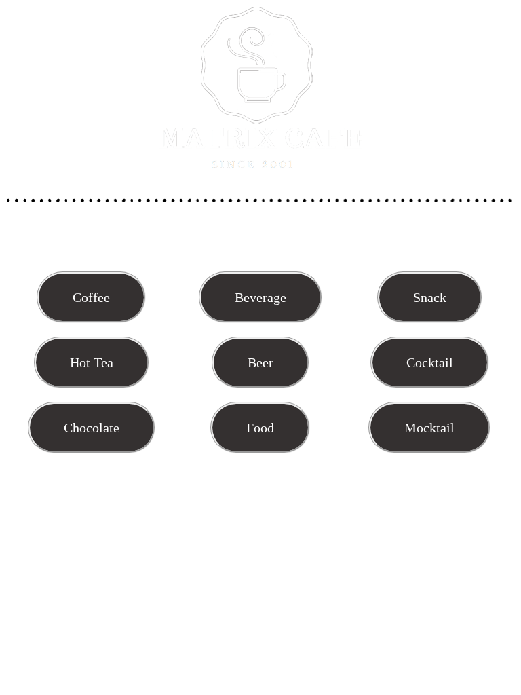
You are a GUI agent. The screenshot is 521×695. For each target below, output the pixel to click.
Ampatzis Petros (301, 686)
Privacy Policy (374, 686)
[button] (91, 297)
